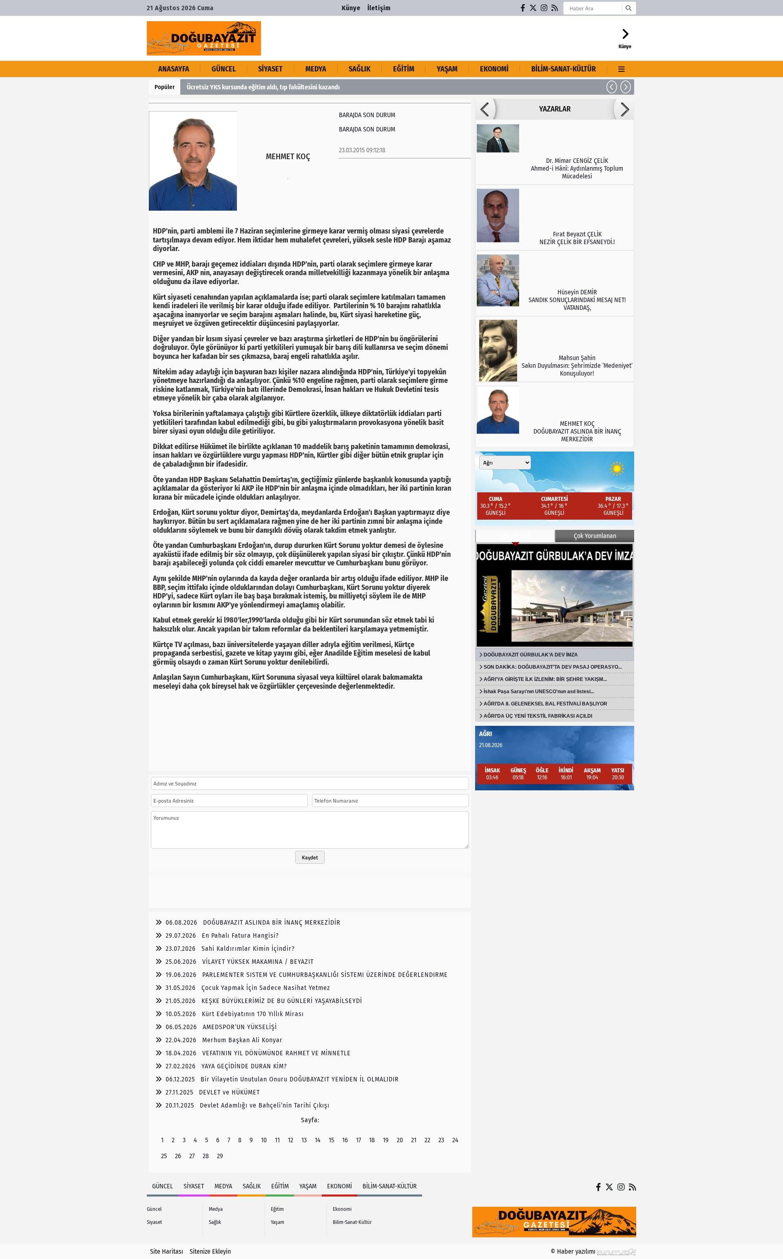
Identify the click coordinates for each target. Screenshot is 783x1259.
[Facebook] (523, 8)
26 (178, 1156)
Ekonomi (494, 69)
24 (455, 1140)
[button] (611, 86)
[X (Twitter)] (533, 8)
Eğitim (403, 69)
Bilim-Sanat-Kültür (563, 69)
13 (304, 1140)
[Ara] (628, 8)
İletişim (379, 8)
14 (318, 1140)
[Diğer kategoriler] (621, 69)
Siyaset (270, 69)
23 (441, 1140)
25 (164, 1156)
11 (277, 1140)
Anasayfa (173, 69)
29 (220, 1156)
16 (345, 1140)
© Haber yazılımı (574, 1251)
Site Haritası (166, 1251)
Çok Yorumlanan (595, 536)
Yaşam (447, 69)
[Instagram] (544, 8)
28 (206, 1156)
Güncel (224, 69)
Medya (315, 69)
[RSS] (555, 8)
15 (331, 1140)
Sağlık (359, 69)
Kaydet (310, 857)
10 (264, 1140)
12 (290, 1140)
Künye (351, 8)
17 (358, 1140)
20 (400, 1140)
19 (386, 1140)
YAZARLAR (555, 109)
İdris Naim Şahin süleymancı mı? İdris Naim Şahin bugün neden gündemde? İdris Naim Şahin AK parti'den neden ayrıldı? (345, 87)
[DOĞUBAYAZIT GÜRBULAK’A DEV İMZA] (554, 595)
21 (413, 1140)
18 (372, 1140)
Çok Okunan (515, 536)
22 (427, 1140)
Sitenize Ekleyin (210, 1251)
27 (192, 1156)
